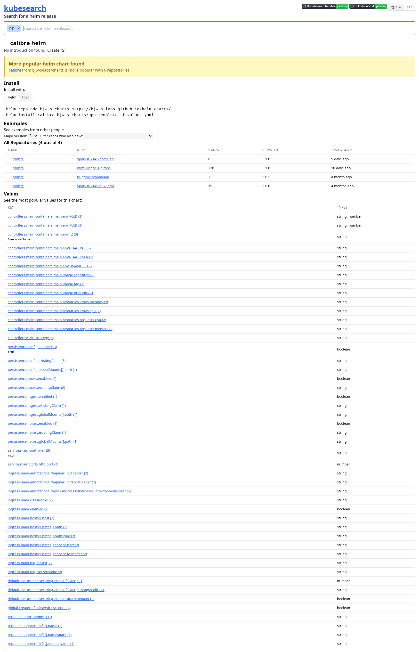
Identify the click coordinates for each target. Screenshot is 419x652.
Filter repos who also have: (61, 136)
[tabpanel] (209, 112)
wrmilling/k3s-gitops (94, 168)
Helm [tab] (12, 97)
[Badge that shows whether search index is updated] (325, 8)
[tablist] (18, 97)
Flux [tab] (25, 97)
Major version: (15, 136)
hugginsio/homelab (93, 177)
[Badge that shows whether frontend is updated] (368, 8)
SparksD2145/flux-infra (95, 186)
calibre (15, 70)
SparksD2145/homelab (95, 159)
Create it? (55, 50)
